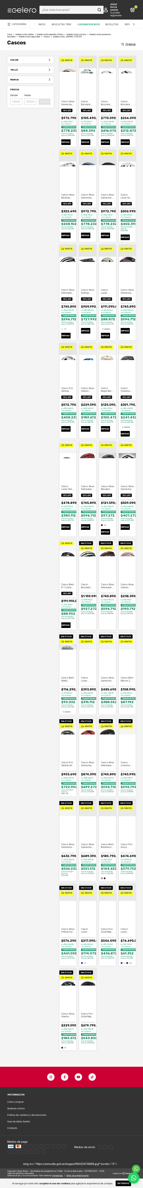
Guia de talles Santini (18, 1121)
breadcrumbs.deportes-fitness (50, 34)
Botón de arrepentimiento (77, 1175)
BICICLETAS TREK (61, 24)
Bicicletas (111, 24)
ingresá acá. (57, 1175)
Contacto (12, 1128)
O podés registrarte (116, 14)
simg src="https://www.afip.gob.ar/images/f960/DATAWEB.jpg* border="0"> (70, 1163)
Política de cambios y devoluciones (26, 1115)
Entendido (123, 1183)
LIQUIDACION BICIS (89, 24)
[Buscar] (99, 10)
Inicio (42, 24)
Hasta (27, 95)
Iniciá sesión (114, 8)
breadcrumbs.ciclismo (76, 34)
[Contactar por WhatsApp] (133, 1178)
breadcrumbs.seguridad (29, 36)
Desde (14, 95)
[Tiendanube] (124, 1173)
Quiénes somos (16, 1108)
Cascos (46, 36)
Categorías (19, 24)
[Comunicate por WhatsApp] (136, 1169)
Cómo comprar (15, 1102)
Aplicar (44, 102)
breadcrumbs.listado (24, 34)
